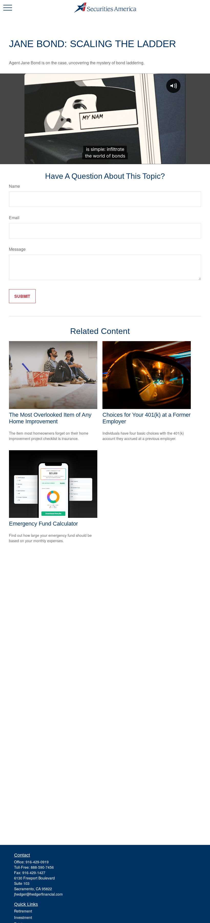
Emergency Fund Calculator (43, 523)
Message (17, 249)
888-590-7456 (42, 867)
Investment (23, 917)
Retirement (23, 911)
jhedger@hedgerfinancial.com (38, 894)
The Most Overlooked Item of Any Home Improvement (50, 418)
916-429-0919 (37, 861)
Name (14, 186)
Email (14, 218)
